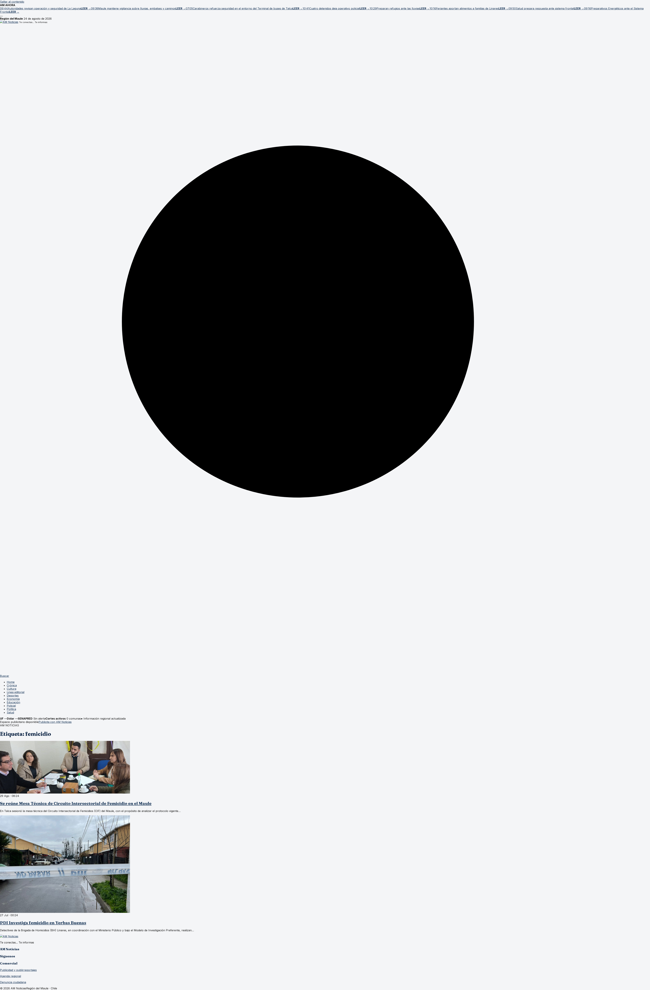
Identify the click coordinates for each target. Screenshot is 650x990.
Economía (13, 699)
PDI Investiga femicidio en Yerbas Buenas (43, 922)
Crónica (12, 685)
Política (11, 709)
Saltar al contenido (12, 1)
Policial (11, 705)
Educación (13, 702)
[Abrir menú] (1, 16)
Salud (10, 712)
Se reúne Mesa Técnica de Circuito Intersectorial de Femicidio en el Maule (75, 803)
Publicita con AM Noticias (55, 722)
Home (11, 682)
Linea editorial (15, 692)
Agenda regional (10, 976)
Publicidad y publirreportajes (18, 970)
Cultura (11, 688)
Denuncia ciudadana (13, 982)
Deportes (13, 695)
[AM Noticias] (9, 22)
